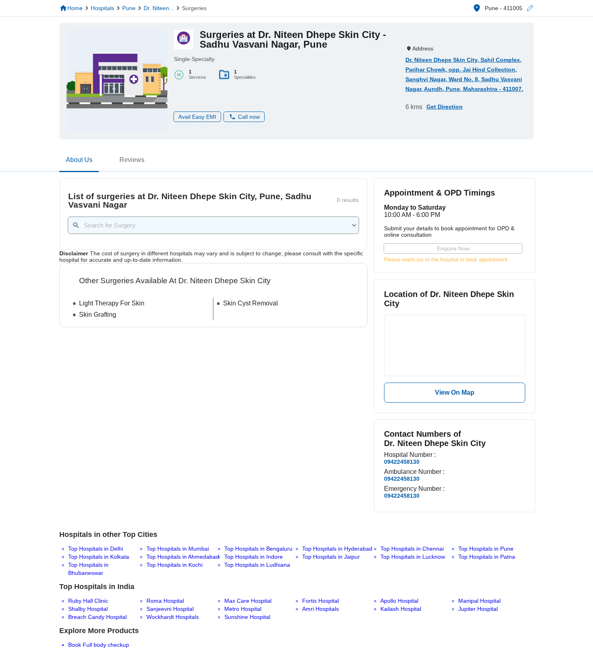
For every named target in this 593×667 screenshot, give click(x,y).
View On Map (454, 392)
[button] (530, 8)
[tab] (79, 161)
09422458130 (402, 462)
